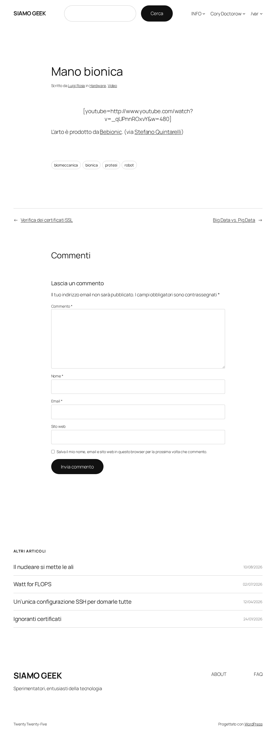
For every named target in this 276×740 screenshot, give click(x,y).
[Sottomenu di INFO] (203, 13)
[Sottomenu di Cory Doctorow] (244, 13)
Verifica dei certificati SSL (47, 220)
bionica (91, 165)
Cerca (157, 13)
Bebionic (111, 132)
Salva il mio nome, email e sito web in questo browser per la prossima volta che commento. (132, 451)
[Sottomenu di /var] (261, 13)
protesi (111, 165)
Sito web (58, 426)
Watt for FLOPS (32, 584)
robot (129, 165)
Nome (57, 375)
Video (112, 85)
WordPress (253, 724)
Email (57, 401)
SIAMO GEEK (29, 13)
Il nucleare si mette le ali (43, 567)
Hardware (97, 85)
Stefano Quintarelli (157, 132)
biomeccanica (66, 165)
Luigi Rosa (76, 85)
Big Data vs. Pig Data (234, 220)
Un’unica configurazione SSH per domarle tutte (72, 602)
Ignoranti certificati (37, 619)
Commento (62, 306)
